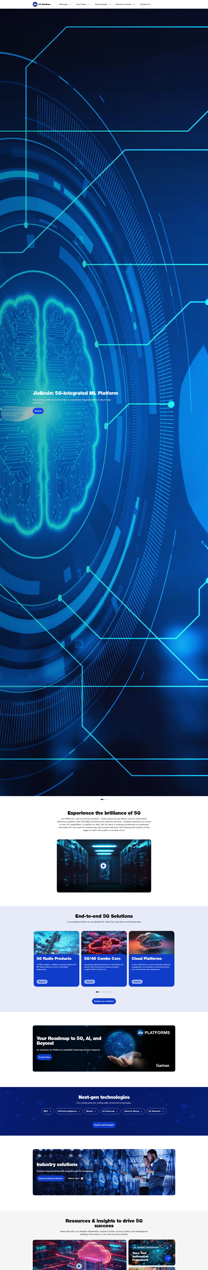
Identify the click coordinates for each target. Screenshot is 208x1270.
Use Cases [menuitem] (81, 4)
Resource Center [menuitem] (123, 4)
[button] (102, 799)
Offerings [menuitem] (63, 4)
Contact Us (145, 4)
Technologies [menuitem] (101, 4)
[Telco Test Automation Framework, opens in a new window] (168, 1258)
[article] (104, 868)
